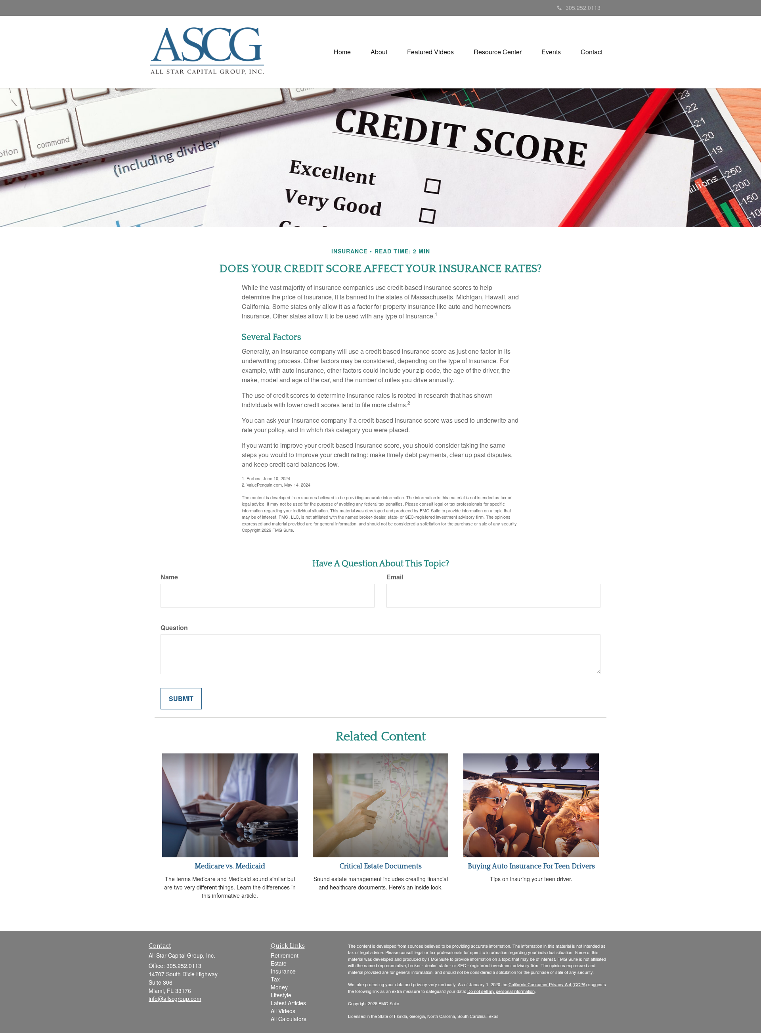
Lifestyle (281, 995)
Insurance (283, 971)
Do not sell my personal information (501, 991)
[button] (379, 52)
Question (174, 627)
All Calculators (288, 1019)
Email (394, 577)
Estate (279, 963)
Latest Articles (288, 1003)
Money (279, 987)
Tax (275, 979)
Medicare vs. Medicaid (230, 866)
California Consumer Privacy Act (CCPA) (548, 984)
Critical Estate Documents (381, 866)
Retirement (284, 955)
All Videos (283, 1011)
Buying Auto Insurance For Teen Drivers (531, 866)
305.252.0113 (583, 7)
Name (169, 577)
